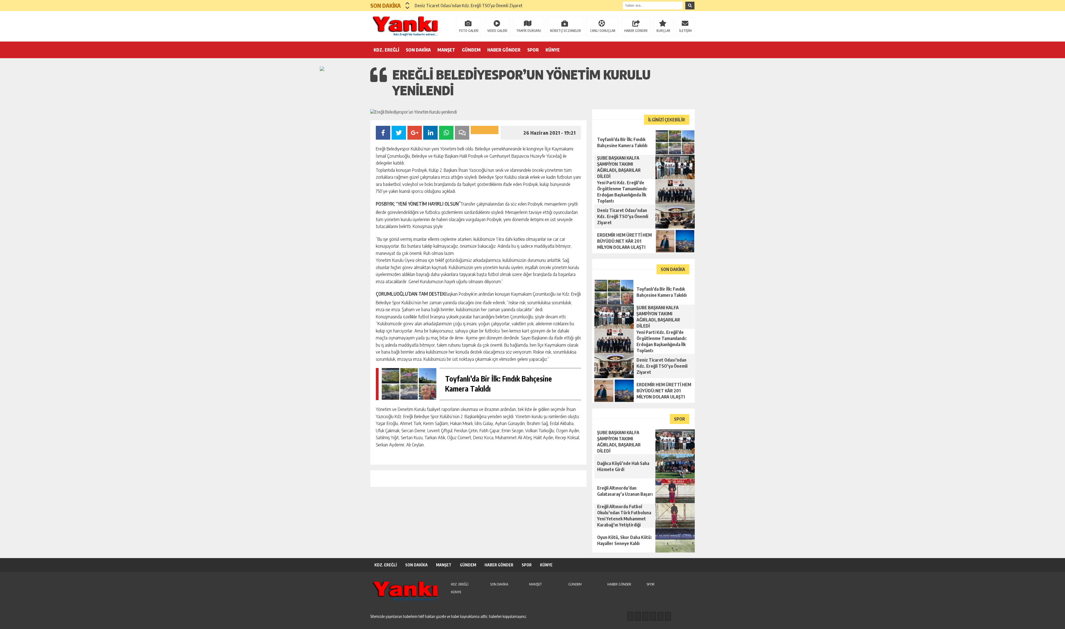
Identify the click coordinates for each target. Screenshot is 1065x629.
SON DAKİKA (418, 50)
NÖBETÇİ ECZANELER (565, 31)
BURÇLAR (663, 31)
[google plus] (653, 616)
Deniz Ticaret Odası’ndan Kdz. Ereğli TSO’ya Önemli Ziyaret (469, 5)
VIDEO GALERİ (497, 31)
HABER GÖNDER (636, 31)
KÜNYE (553, 50)
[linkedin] (660, 616)
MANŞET (446, 50)
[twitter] (645, 616)
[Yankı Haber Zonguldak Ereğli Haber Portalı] (406, 25)
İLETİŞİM (685, 31)
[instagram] (638, 616)
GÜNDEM (471, 50)
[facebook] (630, 616)
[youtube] (668, 616)
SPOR (533, 50)
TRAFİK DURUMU (528, 31)
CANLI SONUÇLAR (602, 31)
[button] (407, 3)
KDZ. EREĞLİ (386, 50)
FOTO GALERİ (468, 31)
